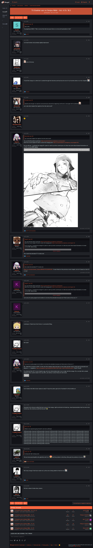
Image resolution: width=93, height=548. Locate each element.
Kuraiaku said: (28, 100)
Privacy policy (45, 545)
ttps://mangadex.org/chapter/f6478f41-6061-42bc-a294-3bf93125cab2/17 (55, 368)
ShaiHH (17, 30)
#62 (89, 40)
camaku (17, 330)
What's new (4, 16)
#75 (89, 386)
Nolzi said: (27, 426)
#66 (89, 116)
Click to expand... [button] (57, 251)
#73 (89, 340)
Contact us (28, 545)
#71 (89, 303)
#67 (89, 133)
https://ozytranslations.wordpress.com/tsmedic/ (53, 141)
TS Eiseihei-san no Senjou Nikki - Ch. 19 (24, 528)
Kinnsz (17, 475)
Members (5, 24)
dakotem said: (28, 264)
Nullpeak (87, 529)
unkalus (87, 511)
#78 (89, 448)
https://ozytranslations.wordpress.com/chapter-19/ (66, 142)
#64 (89, 77)
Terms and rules (37, 545)
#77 (89, 423)
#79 (89, 467)
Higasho (17, 142)
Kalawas (17, 289)
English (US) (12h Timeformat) (18, 545)
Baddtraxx (17, 67)
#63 (89, 58)
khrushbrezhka (17, 124)
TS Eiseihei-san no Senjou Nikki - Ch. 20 (24, 519)
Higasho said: (28, 239)
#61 (89, 21)
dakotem (16, 245)
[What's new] (89, 2)
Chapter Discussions (29, 511)
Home (4, 8)
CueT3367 (17, 394)
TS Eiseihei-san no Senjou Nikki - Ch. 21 (24, 515)
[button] (2, 20)
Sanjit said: (27, 451)
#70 (89, 280)
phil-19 (17, 494)
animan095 (17, 48)
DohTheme (78, 545)
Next (25, 17)
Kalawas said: (28, 361)
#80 (89, 485)
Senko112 (87, 516)
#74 (89, 359)
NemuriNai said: (28, 136)
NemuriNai (17, 106)
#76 (89, 404)
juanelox (87, 520)
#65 (89, 97)
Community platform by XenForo (80, 544)
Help (52, 545)
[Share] (87, 21)
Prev (12, 17)
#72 (89, 321)
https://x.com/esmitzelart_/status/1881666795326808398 (38, 269)
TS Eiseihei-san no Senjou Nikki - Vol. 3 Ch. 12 (25, 510)
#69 (89, 261)
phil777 (17, 457)
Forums (4, 11)
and (31, 230)
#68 (89, 236)
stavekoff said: (28, 24)
